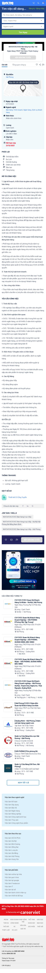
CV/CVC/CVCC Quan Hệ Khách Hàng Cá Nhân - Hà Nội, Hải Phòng (28, 601)
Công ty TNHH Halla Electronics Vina (28, 754)
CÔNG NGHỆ (14, 923)
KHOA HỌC (31, 923)
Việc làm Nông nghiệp (13, 814)
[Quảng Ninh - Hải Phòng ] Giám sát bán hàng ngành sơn (27, 722)
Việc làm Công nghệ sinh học (15, 817)
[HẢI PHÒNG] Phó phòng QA (26, 751)
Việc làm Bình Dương (12, 844)
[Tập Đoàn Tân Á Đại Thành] (8, 724)
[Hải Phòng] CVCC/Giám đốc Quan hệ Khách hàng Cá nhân (26, 704)
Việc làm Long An (11, 850)
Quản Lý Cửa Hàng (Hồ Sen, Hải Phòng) (27, 765)
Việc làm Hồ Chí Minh (12, 838)
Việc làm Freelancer (12, 883)
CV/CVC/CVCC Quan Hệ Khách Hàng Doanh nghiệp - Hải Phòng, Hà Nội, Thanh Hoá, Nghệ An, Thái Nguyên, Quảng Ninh (28, 684)
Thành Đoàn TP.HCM (8, 961)
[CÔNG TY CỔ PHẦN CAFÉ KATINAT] (8, 768)
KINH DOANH (14, 919)
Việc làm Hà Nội (11, 841)
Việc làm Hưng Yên (12, 859)
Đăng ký (32, 8)
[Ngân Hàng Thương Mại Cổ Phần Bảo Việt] (8, 604)
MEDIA (6, 919)
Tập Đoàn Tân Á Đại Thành (24, 726)
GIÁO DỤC (40, 919)
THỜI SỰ (6, 923)
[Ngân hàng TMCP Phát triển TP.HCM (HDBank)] (8, 621)
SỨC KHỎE (31, 926)
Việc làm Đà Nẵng (11, 853)
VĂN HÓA (23, 925)
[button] (38, 3)
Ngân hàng (27, 110)
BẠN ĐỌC (40, 923)
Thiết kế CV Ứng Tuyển (17, 497)
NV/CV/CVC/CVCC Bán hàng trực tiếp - (17, 517)
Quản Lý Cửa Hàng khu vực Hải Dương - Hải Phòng (27, 737)
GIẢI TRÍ (23, 929)
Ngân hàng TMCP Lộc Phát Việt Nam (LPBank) (28, 709)
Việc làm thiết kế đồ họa (14, 895)
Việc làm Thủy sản (11, 820)
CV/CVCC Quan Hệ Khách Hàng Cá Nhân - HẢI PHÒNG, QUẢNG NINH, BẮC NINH (28, 661)
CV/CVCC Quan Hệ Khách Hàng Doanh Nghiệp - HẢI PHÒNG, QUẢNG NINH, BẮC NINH (27, 639)
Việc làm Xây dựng (12, 805)
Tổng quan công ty (19, 65)
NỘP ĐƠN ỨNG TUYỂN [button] (23, 57)
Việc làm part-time (12, 877)
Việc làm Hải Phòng (12, 856)
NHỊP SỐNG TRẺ (23, 921)
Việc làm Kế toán (11, 801)
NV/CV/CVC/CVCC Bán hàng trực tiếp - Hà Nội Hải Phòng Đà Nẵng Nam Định (21, 523)
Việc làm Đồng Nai (12, 847)
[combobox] (23, 15)
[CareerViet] (30, 912)
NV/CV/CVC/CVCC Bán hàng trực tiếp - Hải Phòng (21, 529)
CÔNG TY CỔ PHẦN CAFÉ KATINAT (27, 769)
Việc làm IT (9, 886)
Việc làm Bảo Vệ (11, 808)
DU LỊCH (14, 930)
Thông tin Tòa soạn (8, 958)
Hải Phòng (9, 77)
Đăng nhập (40, 8)
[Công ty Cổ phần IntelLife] (8, 740)
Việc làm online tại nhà (13, 874)
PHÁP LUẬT (6, 930)
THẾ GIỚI (6, 926)
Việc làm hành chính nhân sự (15, 892)
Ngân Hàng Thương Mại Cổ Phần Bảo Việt (28, 606)
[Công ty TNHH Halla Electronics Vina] (8, 755)
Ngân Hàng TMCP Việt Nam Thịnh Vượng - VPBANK (23, 52)
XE (14, 926)
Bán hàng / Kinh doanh (14, 110)
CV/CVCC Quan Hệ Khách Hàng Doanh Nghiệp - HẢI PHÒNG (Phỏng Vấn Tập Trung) (27, 619)
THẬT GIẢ (40, 926)
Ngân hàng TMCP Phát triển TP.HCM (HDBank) (27, 626)
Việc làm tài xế (10, 889)
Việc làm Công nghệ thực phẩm (16, 823)
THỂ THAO (31, 919)
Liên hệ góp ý (6, 965)
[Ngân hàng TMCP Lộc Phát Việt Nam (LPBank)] (8, 707)
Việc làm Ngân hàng (12, 811)
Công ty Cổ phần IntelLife (24, 741)
